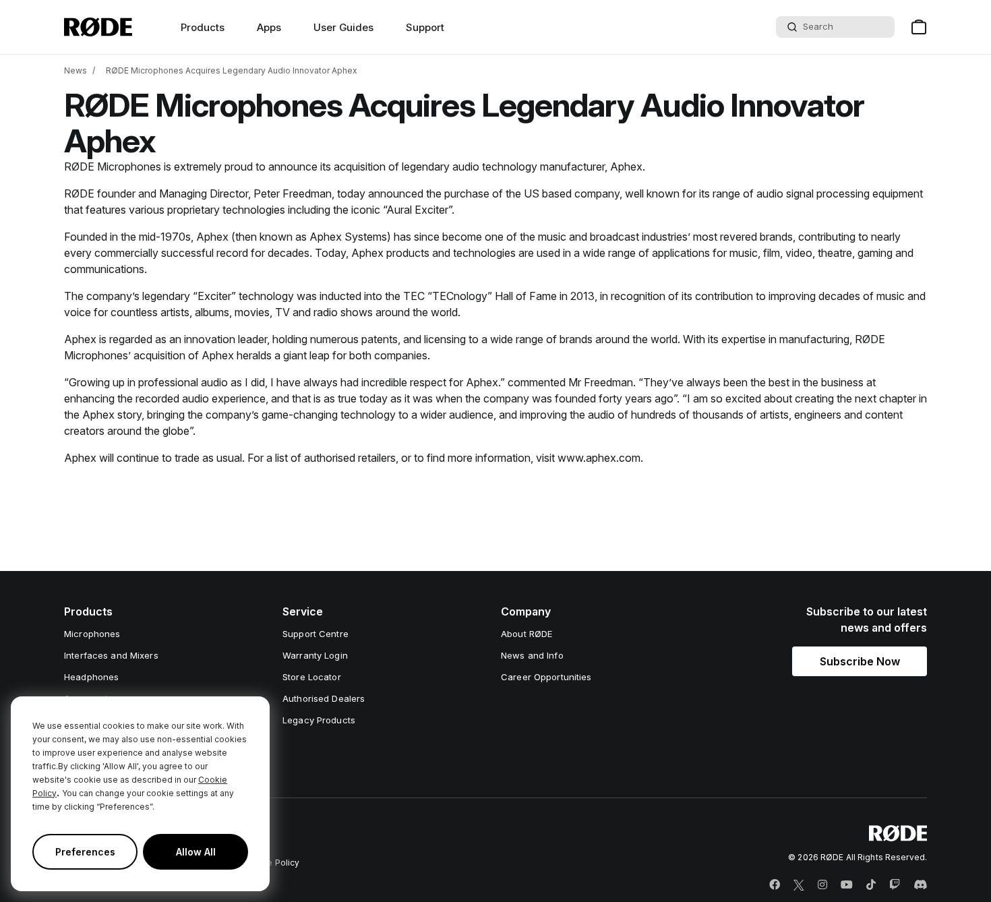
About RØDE (526, 633)
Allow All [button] (196, 852)
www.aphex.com (599, 457)
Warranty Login (315, 655)
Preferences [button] (85, 852)
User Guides (343, 27)
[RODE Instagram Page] (822, 885)
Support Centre (315, 633)
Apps (269, 27)
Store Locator (311, 676)
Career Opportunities (546, 676)
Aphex (626, 166)
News (75, 70)
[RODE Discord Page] (920, 885)
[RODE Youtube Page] (847, 885)
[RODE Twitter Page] (798, 885)
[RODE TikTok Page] (871, 885)
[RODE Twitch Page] (894, 885)
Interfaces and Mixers (111, 655)
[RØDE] (98, 27)
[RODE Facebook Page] (774, 885)
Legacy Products (318, 720)
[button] (859, 661)
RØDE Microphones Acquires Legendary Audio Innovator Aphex (231, 70)
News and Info (532, 655)
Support (425, 27)
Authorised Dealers (323, 698)
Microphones (92, 633)
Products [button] (202, 27)
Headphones (91, 676)
